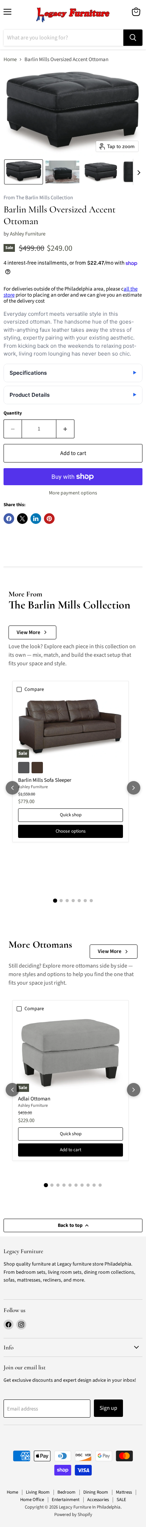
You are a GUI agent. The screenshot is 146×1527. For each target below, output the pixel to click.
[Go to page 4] (73, 900)
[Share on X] (22, 518)
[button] (24, 172)
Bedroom (66, 1492)
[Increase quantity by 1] (65, 428)
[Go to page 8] (88, 1185)
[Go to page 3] (67, 900)
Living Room (38, 1492)
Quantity (13, 413)
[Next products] (133, 788)
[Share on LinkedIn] (35, 518)
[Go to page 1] (55, 901)
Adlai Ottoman (34, 1099)
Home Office (32, 1499)
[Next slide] (138, 172)
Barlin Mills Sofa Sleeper (44, 780)
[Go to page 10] (100, 1185)
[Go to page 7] (91, 900)
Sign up (108, 1408)
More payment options (73, 493)
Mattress (124, 1492)
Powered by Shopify (73, 1514)
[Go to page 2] (61, 900)
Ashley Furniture (27, 234)
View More (28, 632)
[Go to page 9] (94, 1185)
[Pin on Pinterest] (49, 518)
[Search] (132, 37)
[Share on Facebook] (9, 518)
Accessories (98, 1499)
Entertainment (65, 1499)
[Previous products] (12, 788)
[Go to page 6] (85, 900)
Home (10, 59)
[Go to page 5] (79, 900)
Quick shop (71, 815)
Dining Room (95, 1492)
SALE (121, 1499)
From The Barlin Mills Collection (38, 198)
